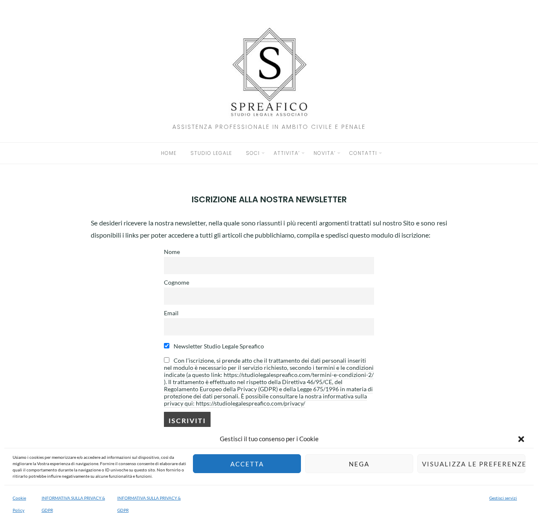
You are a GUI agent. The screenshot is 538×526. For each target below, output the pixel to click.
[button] (521, 439)
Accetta (247, 464)
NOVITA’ (324, 153)
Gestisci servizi (503, 497)
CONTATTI (363, 153)
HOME (169, 153)
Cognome (176, 282)
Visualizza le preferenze (473, 464)
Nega (359, 464)
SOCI (253, 153)
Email (171, 313)
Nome (172, 251)
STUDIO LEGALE (211, 153)
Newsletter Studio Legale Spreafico (218, 346)
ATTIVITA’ (287, 153)
